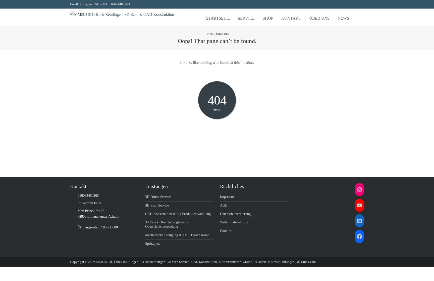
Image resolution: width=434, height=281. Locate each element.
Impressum (228, 197)
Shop (268, 18)
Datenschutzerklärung (235, 214)
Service (246, 18)
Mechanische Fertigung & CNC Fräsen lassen (177, 235)
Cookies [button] (225, 231)
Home (209, 34)
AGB (223, 205)
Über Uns (319, 18)
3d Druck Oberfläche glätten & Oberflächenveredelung (167, 224)
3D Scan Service (157, 205)
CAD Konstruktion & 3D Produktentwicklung (178, 214)
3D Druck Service (158, 197)
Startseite (218, 18)
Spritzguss (152, 244)
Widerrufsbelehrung (234, 222)
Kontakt (291, 18)
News (343, 18)
